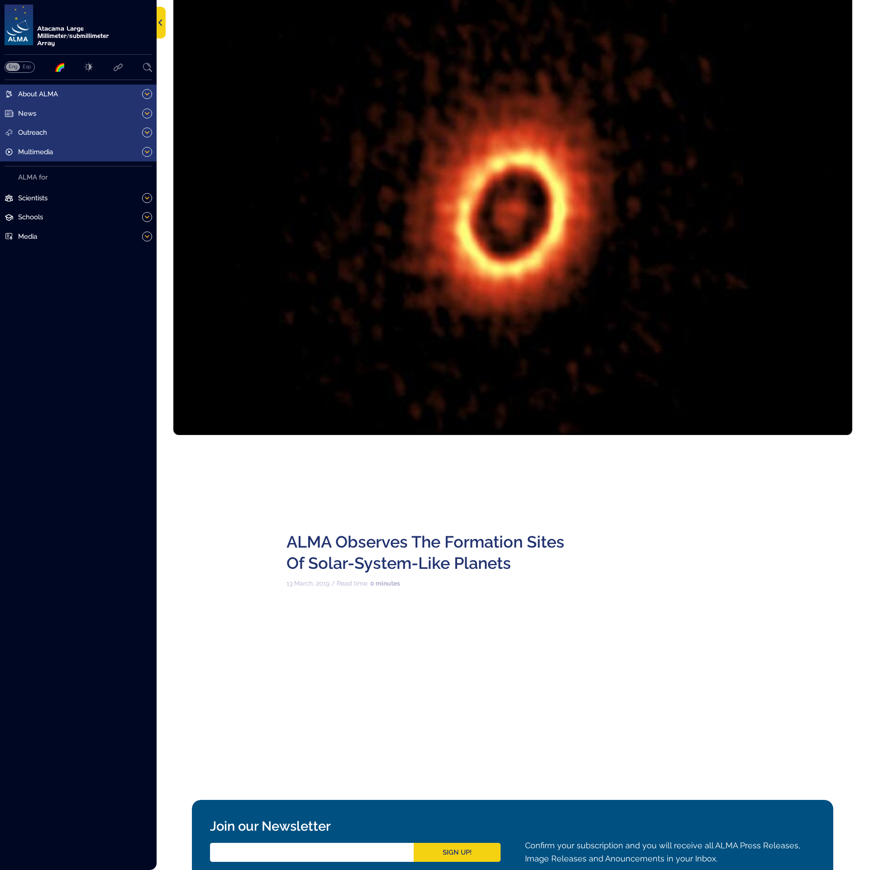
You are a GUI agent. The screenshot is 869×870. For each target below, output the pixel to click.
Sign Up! (457, 852)
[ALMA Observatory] (78, 26)
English (13, 66)
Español (27, 66)
